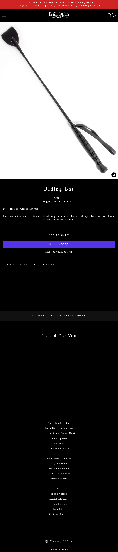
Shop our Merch (59, 463)
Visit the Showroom (59, 468)
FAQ (59, 488)
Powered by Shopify (59, 549)
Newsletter (59, 509)
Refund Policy (59, 478)
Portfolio (59, 443)
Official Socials (59, 504)
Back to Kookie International (61, 315)
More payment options (59, 251)
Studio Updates (59, 438)
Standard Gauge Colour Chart (59, 433)
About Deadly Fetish (59, 423)
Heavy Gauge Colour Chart (59, 428)
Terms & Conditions (59, 473)
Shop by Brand (59, 493)
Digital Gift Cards (59, 498)
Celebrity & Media (59, 448)
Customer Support (59, 514)
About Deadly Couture (59, 458)
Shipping (47, 201)
